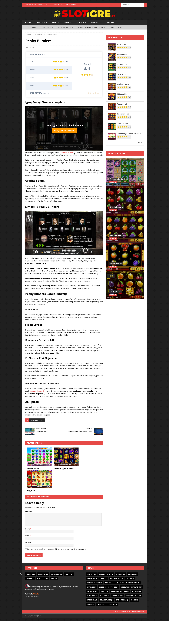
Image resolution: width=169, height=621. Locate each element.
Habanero (92, 591)
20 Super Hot (122, 54)
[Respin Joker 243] (125, 228)
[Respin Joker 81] (125, 200)
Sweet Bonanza (34, 468)
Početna (29, 23)
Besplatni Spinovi (31, 27)
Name (27, 529)
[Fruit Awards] (125, 285)
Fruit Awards (115, 291)
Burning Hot (122, 64)
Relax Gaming (106, 600)
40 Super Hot (122, 94)
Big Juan (31, 490)
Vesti (54, 579)
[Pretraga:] (132, 5)
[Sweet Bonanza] (39, 457)
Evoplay (130, 579)
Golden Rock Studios (108, 587)
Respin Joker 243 (117, 235)
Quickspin (92, 600)
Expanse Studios (94, 583)
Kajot (104, 591)
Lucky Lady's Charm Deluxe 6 (129, 134)
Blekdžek (80, 23)
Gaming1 (91, 587)
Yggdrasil (112, 604)
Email (27, 535)
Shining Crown (123, 84)
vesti (100, 604)
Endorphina (116, 579)
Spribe (134, 600)
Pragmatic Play (67, 152)
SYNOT (90, 604)
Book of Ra (121, 44)
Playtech (104, 596)
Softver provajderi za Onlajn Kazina (90, 27)
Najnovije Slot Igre (116, 153)
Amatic (91, 574)
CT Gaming (92, 579)
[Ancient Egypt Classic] (66, 457)
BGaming (132, 574)
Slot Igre (41, 23)
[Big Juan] (39, 479)
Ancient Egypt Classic (64, 468)
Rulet (54, 23)
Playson (92, 596)
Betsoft (120, 574)
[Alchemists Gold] (125, 172)
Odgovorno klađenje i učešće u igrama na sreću (127, 611)
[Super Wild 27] (125, 257)
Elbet (103, 579)
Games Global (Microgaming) (127, 583)
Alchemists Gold (117, 179)
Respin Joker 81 (117, 207)
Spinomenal (122, 600)
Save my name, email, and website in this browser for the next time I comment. (56, 549)
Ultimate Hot (122, 124)
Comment (29, 511)
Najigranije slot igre (120, 591)
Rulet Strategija (116, 27)
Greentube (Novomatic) (131, 587)
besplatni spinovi (37, 391)
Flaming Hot (122, 104)
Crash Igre (109, 23)
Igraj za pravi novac (64, 130)
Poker (66, 23)
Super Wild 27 (116, 263)
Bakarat (94, 23)
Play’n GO (117, 596)
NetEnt (136, 591)
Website (28, 542)
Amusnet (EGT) (106, 574)
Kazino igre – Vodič (64, 27)
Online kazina (46, 27)
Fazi (108, 583)
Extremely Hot (123, 114)
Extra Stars (121, 74)
